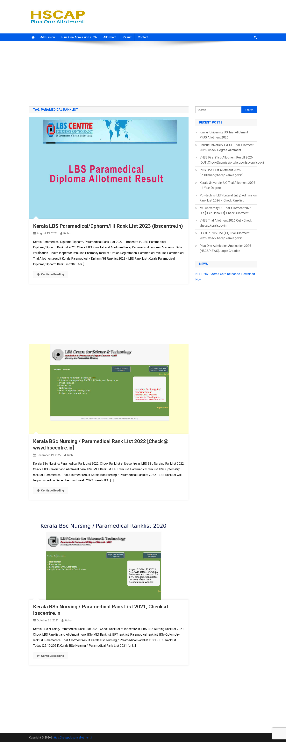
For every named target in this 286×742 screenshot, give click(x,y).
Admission (47, 37)
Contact (143, 37)
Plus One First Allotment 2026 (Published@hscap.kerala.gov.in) (221, 172)
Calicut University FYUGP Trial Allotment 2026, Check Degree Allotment (227, 147)
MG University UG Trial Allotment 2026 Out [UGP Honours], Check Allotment (225, 210)
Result (127, 37)
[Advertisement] (143, 72)
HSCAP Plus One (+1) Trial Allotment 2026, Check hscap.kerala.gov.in (224, 235)
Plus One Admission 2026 (79, 37)
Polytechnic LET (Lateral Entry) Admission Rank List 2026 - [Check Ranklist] (228, 198)
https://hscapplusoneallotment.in (73, 737)
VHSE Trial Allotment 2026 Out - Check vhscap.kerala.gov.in (226, 223)
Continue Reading (52, 274)
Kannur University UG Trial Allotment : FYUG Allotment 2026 (224, 135)
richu (66, 233)
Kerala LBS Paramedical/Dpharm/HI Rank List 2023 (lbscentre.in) (108, 226)
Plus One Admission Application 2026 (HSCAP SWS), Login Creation (225, 248)
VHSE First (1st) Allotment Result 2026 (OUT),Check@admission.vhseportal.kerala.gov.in (232, 160)
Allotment (109, 37)
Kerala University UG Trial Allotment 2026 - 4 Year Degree (227, 185)
